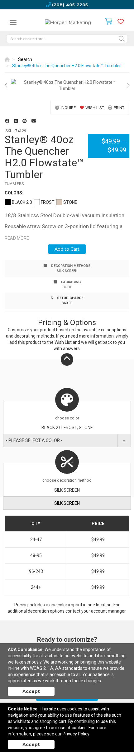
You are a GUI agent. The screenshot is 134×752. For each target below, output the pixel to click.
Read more (17, 238)
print (119, 107)
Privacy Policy (76, 733)
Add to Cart (67, 249)
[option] (67, 85)
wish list (94, 107)
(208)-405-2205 (70, 4)
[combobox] (67, 440)
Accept (31, 691)
